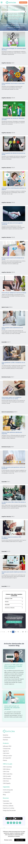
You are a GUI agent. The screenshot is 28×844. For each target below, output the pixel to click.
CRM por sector (7, 755)
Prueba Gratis (23, 2)
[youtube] (17, 823)
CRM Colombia (7, 767)
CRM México (6, 769)
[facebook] (8, 823)
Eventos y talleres (8, 805)
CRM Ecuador (7, 776)
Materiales (6, 801)
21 (25, 631)
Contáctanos (6, 737)
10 (10, 631)
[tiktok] (20, 823)
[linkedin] (14, 823)
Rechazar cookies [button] (8, 839)
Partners (5, 739)
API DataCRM (7, 758)
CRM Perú (6, 781)
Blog (4, 794)
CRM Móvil (6, 753)
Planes (5, 760)
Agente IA (6, 751)
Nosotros (5, 735)
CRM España (6, 783)
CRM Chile (6, 771)
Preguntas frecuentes (9, 810)
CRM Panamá (7, 778)
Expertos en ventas (8, 808)
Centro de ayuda (8, 790)
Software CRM (7, 746)
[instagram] (11, 823)
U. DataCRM (6, 792)
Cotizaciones (6, 748)
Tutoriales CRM (7, 803)
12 (15, 631)
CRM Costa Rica (7, 774)
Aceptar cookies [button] (19, 839)
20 (23, 631)
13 (18, 631)
